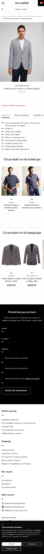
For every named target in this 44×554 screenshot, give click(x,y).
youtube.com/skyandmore (14, 507)
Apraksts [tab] (5, 115)
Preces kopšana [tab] (21, 115)
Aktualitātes (5, 484)
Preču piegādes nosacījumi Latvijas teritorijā (18, 423)
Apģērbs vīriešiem (22, 16)
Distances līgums (7, 450)
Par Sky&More (6, 480)
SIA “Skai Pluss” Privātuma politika (14, 457)
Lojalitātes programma (10, 420)
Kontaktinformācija (8, 487)
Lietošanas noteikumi (9, 453)
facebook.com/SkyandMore (15, 503)
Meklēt (2, 9)
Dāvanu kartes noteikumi (11, 460)
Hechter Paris (22, 86)
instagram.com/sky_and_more (16, 510)
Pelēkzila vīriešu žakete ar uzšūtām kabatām (17, 18)
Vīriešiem (11, 16)
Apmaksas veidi (7, 427)
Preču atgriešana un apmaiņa (12, 430)
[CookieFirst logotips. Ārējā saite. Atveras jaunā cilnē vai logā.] (3, 524)
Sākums (3, 16)
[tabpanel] (20, 52)
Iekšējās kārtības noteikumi (11, 433)
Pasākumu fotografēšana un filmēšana (16, 464)
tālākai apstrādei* (32, 378)
